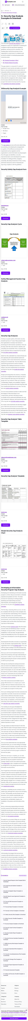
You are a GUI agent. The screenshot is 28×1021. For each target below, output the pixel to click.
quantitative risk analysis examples (11, 83)
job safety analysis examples (10, 352)
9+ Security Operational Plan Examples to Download (13, 949)
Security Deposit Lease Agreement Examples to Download (14, 897)
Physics (17, 988)
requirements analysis (8, 786)
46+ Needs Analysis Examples (10, 62)
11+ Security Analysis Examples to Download (13, 923)
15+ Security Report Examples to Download (13, 906)
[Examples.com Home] (10, 2)
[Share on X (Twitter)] (6, 24)
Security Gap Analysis (14, 43)
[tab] (6, 5)
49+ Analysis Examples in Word (10, 60)
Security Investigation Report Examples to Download (13, 891)
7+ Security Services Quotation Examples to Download (13, 939)
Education (3, 1004)
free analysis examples (11, 739)
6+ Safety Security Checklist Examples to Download (13, 919)
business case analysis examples (16, 414)
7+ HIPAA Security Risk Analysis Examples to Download (13, 944)
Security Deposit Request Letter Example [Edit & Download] (14, 881)
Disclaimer (17, 1006)
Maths (2, 990)
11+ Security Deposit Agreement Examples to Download (13, 965)
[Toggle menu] (3, 2)
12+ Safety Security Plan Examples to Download (14, 914)
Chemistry (3, 993)
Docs (16, 993)
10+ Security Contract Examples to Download (13, 910)
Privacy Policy (18, 1001)
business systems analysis (8, 677)
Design (3, 999)
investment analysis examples (15, 833)
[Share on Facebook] (9, 24)
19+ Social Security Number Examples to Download (12, 886)
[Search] (22, 1)
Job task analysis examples (17, 401)
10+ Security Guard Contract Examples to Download (13, 928)
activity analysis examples (12, 388)
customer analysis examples (10, 850)
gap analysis (6, 145)
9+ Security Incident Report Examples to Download (12, 933)
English (3, 988)
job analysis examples (13, 816)
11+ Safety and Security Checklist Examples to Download (14, 974)
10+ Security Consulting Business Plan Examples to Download (14, 954)
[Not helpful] (6, 28)
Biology (16, 990)
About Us (17, 999)
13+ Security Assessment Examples (11, 970)
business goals (14, 626)
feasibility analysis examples (10, 869)
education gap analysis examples (11, 703)
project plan (6, 763)
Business (7, 10)
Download (5, 140)
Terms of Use (18, 1004)
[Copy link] (2, 24)
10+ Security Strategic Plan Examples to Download (12, 960)
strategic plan (17, 645)
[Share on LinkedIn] (12, 24)
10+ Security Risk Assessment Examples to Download (13, 902)
